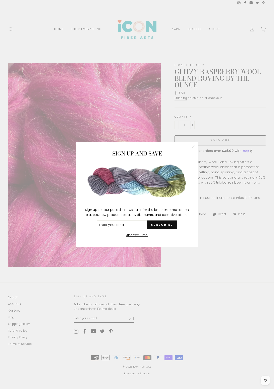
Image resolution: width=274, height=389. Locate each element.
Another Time (137, 235)
